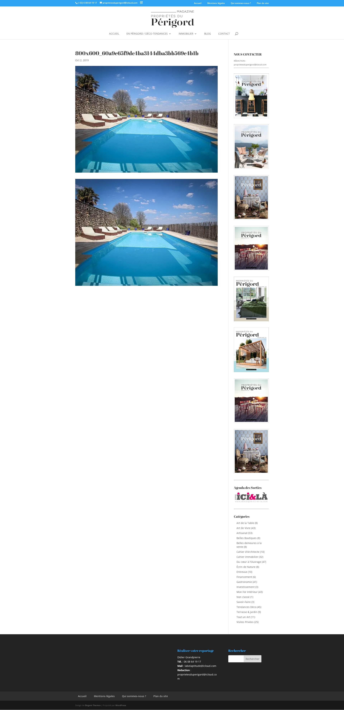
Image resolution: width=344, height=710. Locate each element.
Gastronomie (244, 582)
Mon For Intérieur (247, 592)
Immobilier (186, 33)
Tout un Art (243, 617)
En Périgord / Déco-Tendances (147, 33)
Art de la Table (245, 523)
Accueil (197, 3)
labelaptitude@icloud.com (200, 666)
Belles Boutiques (246, 538)
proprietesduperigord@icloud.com (250, 64)
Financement (244, 577)
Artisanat (241, 533)
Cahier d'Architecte (247, 551)
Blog (207, 33)
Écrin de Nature (245, 567)
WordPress (120, 705)
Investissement (245, 587)
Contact (224, 33)
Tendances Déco (246, 607)
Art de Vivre (243, 528)
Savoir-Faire (243, 602)
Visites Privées (245, 622)
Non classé (243, 597)
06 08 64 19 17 (192, 661)
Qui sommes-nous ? (241, 3)
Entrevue (241, 572)
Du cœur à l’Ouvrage (248, 562)
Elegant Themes (93, 705)
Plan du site (263, 3)
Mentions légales (216, 3)
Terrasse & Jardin (246, 612)
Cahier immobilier (247, 557)
